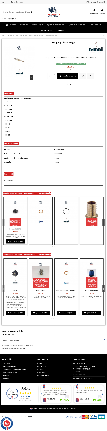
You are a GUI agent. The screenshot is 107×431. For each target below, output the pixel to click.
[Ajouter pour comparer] (90, 76)
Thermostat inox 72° (41, 290)
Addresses (42, 372)
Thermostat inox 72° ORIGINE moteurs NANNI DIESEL (41, 296)
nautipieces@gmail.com (84, 378)
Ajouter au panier (69, 76)
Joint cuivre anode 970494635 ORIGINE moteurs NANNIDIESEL (66, 296)
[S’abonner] (31, 341)
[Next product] (104, 35)
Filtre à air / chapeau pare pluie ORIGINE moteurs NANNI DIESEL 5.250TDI (15, 236)
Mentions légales (9, 366)
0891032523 (80, 375)
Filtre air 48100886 (91, 290)
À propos (5, 2)
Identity (41, 369)
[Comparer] (25, 204)
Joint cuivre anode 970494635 (66, 290)
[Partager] (67, 85)
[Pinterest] (73, 85)
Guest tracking (44, 375)
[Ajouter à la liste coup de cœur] (82, 76)
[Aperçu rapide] (25, 208)
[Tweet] (70, 85)
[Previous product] (103, 35)
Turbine (15, 290)
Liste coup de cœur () (96, 2)
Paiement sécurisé (10, 372)
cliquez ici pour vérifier (70, 408)
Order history (43, 366)
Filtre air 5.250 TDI (15, 229)
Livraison (6, 363)
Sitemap (6, 378)
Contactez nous (17, 2)
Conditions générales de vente (14, 369)
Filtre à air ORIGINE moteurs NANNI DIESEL (92, 296)
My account (42, 363)
